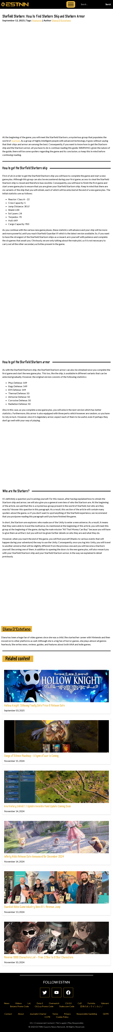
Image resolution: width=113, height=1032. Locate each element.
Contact (8, 1014)
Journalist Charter (38, 1014)
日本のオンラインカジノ (91, 1006)
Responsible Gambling (87, 1014)
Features (37, 20)
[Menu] (70, 4)
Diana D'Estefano (61, 20)
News (6, 1003)
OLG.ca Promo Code (44, 1006)
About (21, 1014)
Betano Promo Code (19, 1006)
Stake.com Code (66, 1006)
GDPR (106, 1014)
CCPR (47, 1017)
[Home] (15, 4)
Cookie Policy (62, 1017)
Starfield (15, 140)
